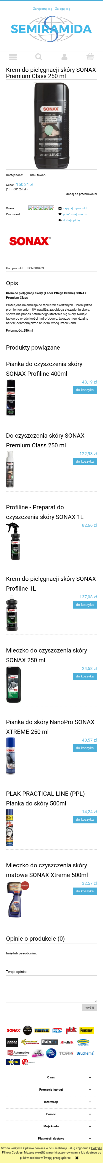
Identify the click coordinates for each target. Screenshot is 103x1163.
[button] (13, 56)
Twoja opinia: (16, 972)
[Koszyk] (90, 56)
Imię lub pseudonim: (21, 953)
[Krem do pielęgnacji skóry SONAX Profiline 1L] (29, 613)
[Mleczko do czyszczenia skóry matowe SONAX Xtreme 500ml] (29, 899)
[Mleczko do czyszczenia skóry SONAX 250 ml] (29, 684)
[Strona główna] (51, 28)
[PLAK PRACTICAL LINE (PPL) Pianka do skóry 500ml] (29, 827)
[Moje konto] (64, 56)
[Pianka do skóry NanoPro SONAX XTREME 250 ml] (29, 756)
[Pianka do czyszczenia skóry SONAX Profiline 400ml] (29, 398)
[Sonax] (30, 241)
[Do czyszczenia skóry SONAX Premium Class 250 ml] (29, 469)
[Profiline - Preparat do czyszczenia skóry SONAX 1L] (29, 541)
